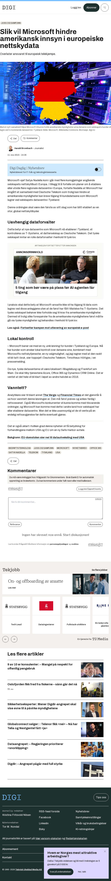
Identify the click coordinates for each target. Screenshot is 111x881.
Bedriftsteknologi (19, 448)
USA (58, 452)
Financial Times (71, 395)
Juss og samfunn (11, 23)
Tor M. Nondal (10, 826)
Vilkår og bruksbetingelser (91, 823)
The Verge (49, 395)
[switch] (98, 169)
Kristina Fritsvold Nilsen (16, 814)
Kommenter (32, 138)
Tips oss (101, 797)
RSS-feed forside (49, 811)
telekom (33, 452)
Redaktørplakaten (76, 838)
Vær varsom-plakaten (48, 838)
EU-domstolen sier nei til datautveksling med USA (52, 437)
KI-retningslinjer (85, 829)
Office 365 (95, 448)
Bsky (42, 829)
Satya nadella (17, 452)
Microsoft (63, 448)
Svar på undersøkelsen (60, 872)
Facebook (45, 817)
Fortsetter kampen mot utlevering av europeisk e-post (55, 327)
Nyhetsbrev (80, 448)
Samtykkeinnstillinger (88, 817)
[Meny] (105, 7)
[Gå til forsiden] (8, 7)
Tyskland (46, 452)
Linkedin (44, 823)
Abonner (91, 7)
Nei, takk (82, 872)
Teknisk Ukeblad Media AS (28, 870)
